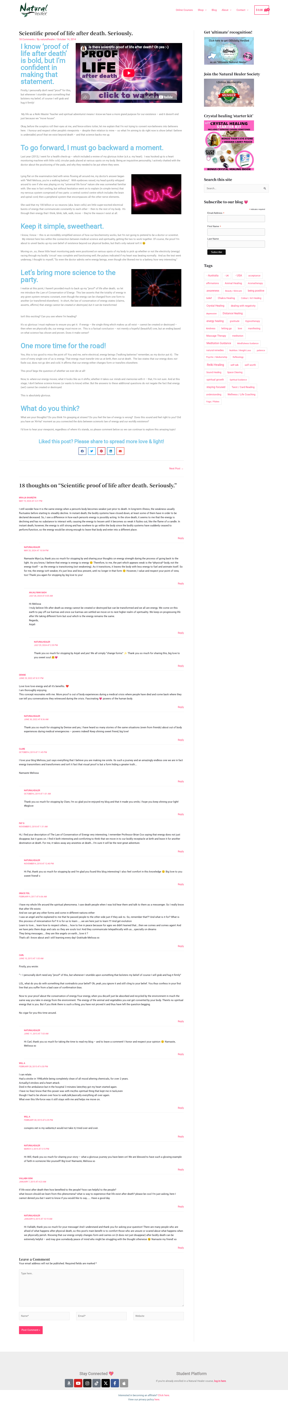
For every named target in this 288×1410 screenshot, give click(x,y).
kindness (210, 328)
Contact (240, 10)
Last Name (213, 238)
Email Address (215, 213)
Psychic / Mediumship (216, 357)
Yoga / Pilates (212, 401)
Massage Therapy (216, 335)
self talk (234, 365)
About (225, 10)
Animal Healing (233, 283)
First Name (214, 226)
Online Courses (184, 10)
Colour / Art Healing (251, 298)
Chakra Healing (226, 298)
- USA (238, 275)
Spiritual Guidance (238, 379)
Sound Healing (213, 372)
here (156, 1399)
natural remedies (215, 350)
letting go (226, 328)
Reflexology (238, 357)
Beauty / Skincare (233, 291)
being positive (256, 290)
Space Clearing (234, 372)
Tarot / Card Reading (243, 387)
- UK (227, 275)
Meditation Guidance (218, 343)
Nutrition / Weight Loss (240, 350)
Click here (163, 1395)
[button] (82, 451)
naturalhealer (32, 547)
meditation (237, 335)
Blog (214, 10)
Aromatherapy (255, 283)
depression (211, 313)
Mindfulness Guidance (247, 343)
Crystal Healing (215, 305)
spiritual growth (215, 379)
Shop (201, 10)
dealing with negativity (243, 305)
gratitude (234, 321)
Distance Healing (233, 313)
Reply (181, 538)
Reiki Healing (215, 364)
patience (261, 350)
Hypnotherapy (252, 321)
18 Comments (27, 39)
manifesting (254, 328)
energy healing (215, 321)
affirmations (212, 283)
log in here (220, 1380)
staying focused (215, 387)
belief (209, 298)
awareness (212, 290)
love (240, 328)
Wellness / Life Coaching (241, 394)
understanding (213, 394)
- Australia (212, 275)
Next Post (176, 468)
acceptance (254, 275)
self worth (250, 364)
